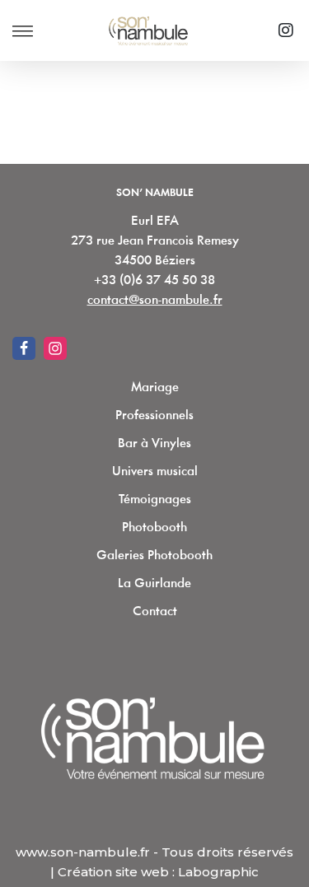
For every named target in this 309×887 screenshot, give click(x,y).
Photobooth (154, 528)
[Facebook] (23, 348)
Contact (155, 612)
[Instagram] (285, 30)
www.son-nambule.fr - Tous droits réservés (154, 852)
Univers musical (155, 472)
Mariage (155, 387)
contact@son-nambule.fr (154, 300)
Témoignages (155, 500)
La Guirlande (154, 584)
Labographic (218, 872)
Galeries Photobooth (154, 556)
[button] (23, 31)
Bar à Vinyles (154, 444)
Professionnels (154, 415)
